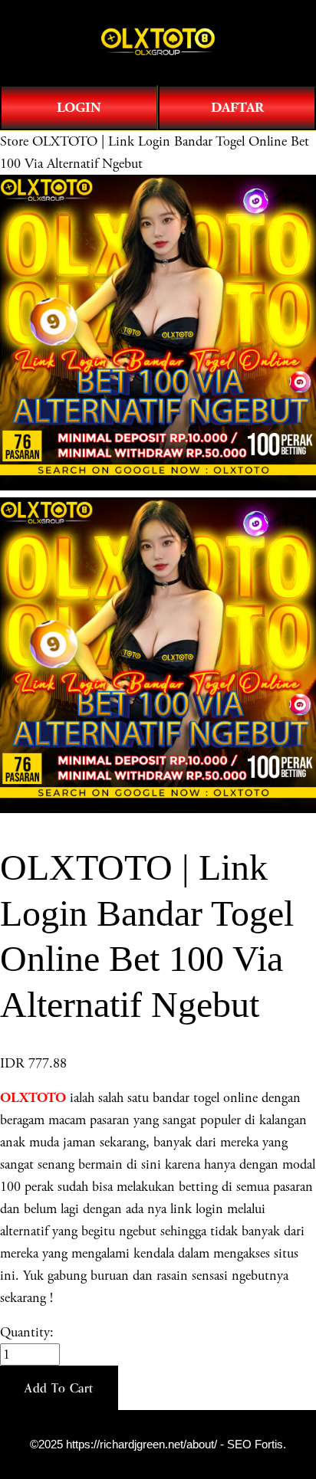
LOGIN (79, 108)
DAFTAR (237, 108)
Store (14, 141)
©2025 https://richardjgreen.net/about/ (123, 1444)
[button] (59, 1388)
